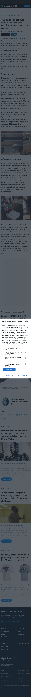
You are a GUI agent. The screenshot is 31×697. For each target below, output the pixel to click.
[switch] (25, 352)
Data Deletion (6, 375)
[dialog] (15, 348)
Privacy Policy (24, 375)
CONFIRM (9, 369)
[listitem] (15, 349)
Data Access (15, 375)
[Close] (27, 321)
